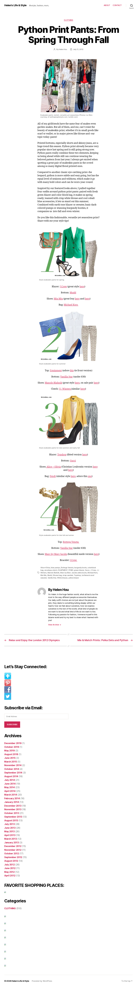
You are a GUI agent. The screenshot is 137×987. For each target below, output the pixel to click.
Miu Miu (58, 298)
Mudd (73, 292)
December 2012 (12, 846)
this (72, 370)
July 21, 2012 (78, 49)
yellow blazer (73, 578)
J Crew (93, 570)
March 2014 (10, 794)
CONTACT (117, 5)
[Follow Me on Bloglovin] (38, 676)
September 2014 (13, 772)
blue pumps (55, 567)
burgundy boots (80, 567)
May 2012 (9, 872)
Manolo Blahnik (53, 382)
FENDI (70, 570)
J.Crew (63, 286)
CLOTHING (68, 20)
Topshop (61, 454)
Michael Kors (71, 304)
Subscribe (12, 724)
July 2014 (9, 780)
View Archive (54, 625)
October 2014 (11, 769)
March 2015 (10, 761)
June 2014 (10, 783)
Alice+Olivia (45, 567)
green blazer (79, 570)
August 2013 (11, 820)
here (82, 286)
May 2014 (9, 787)
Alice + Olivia (53, 466)
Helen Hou (63, 49)
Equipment (56, 370)
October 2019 (11, 747)
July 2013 (9, 824)
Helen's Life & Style (15, 5)
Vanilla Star (66, 376)
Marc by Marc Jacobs (56, 554)
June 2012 (10, 868)
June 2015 (10, 758)
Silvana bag (57, 575)
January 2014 (11, 802)
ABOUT (107, 5)
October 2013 (11, 813)
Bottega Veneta (71, 542)
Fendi (53, 476)
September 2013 (13, 816)
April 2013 (9, 835)
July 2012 (9, 864)
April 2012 (9, 875)
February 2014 (12, 798)
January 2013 (11, 842)
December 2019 (13, 743)
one (90, 476)
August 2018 (11, 754)
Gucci (73, 460)
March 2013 (10, 838)
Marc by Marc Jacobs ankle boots (73, 573)
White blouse (62, 578)
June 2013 (10, 828)
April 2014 (9, 791)
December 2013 (12, 805)
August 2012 (11, 861)
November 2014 (13, 765)
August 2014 (11, 776)
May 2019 (9, 750)
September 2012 (13, 857)
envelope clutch (50, 570)
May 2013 (9, 831)
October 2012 (11, 853)
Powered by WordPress (42, 981)
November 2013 (12, 809)
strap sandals (68, 575)
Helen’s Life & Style (20, 981)
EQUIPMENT (63, 570)
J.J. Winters (65, 388)
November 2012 (12, 850)
